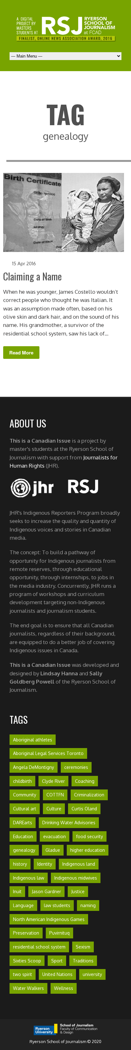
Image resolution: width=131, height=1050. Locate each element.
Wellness (63, 988)
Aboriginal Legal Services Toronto (48, 753)
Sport (57, 960)
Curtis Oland (84, 808)
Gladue (52, 850)
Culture (53, 808)
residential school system (39, 946)
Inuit (17, 891)
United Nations (57, 974)
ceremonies (76, 767)
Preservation (26, 933)
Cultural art (24, 808)
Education (23, 836)
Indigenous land (78, 864)
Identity (44, 864)
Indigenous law (28, 878)
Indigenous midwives (75, 878)
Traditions (83, 960)
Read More (21, 352)
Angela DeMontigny (33, 767)
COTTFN (55, 794)
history (20, 864)
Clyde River (53, 781)
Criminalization (89, 794)
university (92, 974)
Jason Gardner (46, 891)
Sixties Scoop (27, 960)
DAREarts (22, 822)
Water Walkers (28, 988)
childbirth (22, 781)
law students (57, 905)
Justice (78, 891)
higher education (87, 850)
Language (23, 905)
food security (89, 836)
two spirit (22, 974)
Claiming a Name (32, 276)
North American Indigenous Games (49, 919)
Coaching (84, 781)
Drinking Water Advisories (68, 822)
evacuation (54, 836)
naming (88, 905)
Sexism (83, 946)
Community (24, 794)
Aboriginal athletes (32, 739)
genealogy (24, 850)
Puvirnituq (59, 933)
